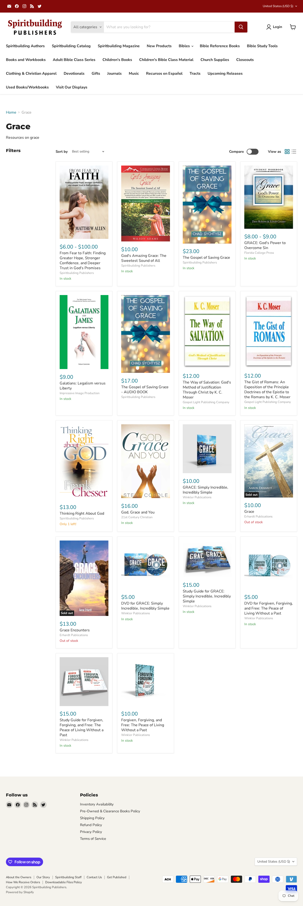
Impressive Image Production (79, 393)
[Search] (241, 27)
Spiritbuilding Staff (68, 877)
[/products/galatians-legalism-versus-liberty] (84, 332)
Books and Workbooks (26, 59)
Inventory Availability (97, 804)
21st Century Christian (136, 517)
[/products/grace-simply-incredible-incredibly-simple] (207, 448)
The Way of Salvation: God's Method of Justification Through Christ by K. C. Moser (207, 390)
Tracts (195, 73)
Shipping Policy (92, 818)
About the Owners (18, 877)
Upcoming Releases (225, 73)
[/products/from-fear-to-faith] (84, 202)
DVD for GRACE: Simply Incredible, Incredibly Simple (145, 606)
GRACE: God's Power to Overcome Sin (265, 245)
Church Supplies (215, 59)
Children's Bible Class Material (166, 59)
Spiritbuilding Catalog (71, 46)
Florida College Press (259, 253)
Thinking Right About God (82, 513)
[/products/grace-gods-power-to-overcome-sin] (268, 197)
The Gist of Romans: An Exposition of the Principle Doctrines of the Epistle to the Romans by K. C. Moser (267, 389)
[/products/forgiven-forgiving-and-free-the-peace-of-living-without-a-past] (145, 681)
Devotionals (74, 73)
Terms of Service (93, 838)
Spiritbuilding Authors (25, 46)
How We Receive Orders (23, 882)
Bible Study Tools (262, 46)
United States (278, 6)
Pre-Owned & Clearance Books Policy (110, 811)
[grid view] (287, 151)
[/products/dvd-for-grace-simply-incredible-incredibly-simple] (145, 565)
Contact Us (94, 877)
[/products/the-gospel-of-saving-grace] (207, 205)
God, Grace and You (138, 512)
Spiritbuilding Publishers (77, 273)
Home (11, 112)
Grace (249, 511)
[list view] (293, 151)
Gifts (96, 73)
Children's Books (117, 59)
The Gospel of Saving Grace (206, 257)
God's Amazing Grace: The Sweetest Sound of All (143, 258)
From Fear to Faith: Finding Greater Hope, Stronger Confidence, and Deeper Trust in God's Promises (83, 260)
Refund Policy (91, 825)
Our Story (43, 877)
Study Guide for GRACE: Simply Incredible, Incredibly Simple (207, 596)
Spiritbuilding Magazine (119, 46)
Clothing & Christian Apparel (31, 73)
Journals (114, 73)
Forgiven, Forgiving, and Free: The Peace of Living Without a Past (142, 725)
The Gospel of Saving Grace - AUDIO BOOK (145, 389)
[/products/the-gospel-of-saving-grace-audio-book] (145, 334)
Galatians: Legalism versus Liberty (83, 386)
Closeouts (245, 59)
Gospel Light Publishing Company (206, 402)
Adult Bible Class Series (74, 59)
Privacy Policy (91, 831)
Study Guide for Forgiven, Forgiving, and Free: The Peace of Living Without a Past (81, 727)
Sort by (62, 152)
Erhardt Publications (258, 516)
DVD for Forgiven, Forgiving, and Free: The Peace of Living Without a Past (268, 608)
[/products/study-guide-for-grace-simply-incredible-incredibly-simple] (207, 559)
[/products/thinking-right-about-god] (84, 461)
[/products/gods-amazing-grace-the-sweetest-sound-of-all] (145, 203)
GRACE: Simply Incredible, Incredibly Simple (205, 490)
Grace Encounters (75, 630)
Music (134, 73)
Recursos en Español (164, 73)
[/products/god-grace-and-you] (145, 461)
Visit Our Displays (71, 87)
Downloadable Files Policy (63, 882)
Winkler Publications (197, 497)
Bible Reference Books (220, 46)
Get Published (116, 877)
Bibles (185, 46)
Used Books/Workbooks (27, 87)
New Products (159, 46)
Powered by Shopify (20, 892)
